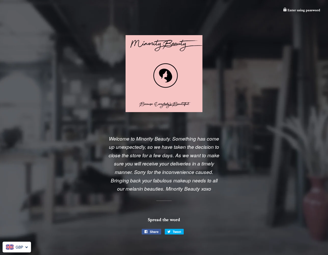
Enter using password (303, 10)
